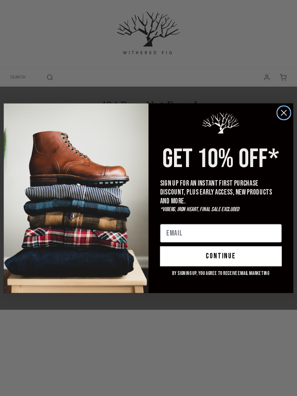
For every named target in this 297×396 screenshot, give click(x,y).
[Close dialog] (283, 112)
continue (221, 256)
